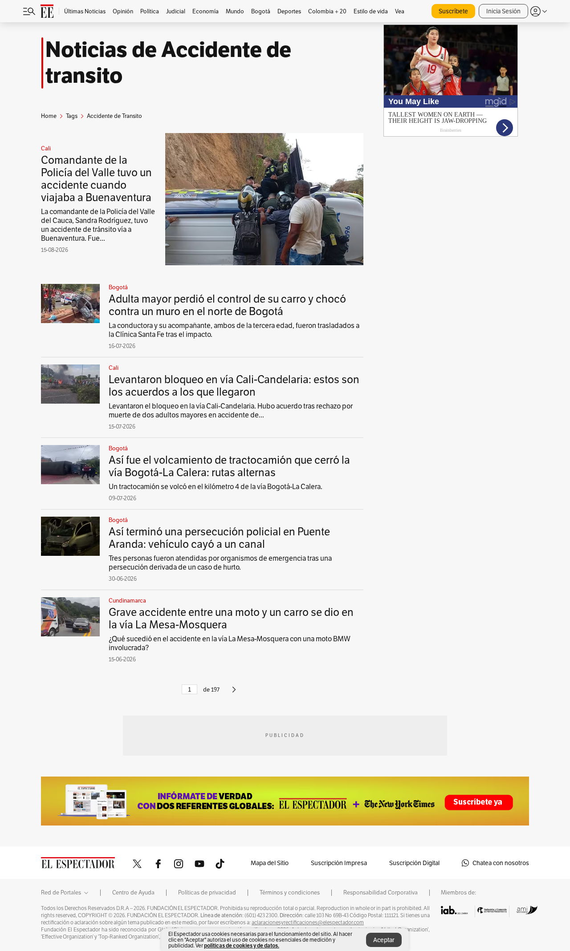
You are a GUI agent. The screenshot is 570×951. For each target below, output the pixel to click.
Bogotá (118, 287)
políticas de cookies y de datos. (241, 945)
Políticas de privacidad (207, 893)
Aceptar (384, 940)
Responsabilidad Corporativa (380, 893)
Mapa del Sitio (270, 863)
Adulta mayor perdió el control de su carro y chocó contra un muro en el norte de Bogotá (227, 305)
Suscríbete (453, 11)
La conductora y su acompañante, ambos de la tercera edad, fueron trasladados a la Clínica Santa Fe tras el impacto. (234, 330)
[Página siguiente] (234, 693)
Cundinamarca (127, 600)
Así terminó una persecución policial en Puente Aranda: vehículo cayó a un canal (219, 538)
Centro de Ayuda (133, 893)
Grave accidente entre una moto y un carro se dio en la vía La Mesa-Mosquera (231, 618)
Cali (46, 148)
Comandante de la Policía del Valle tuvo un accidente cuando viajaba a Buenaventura (96, 178)
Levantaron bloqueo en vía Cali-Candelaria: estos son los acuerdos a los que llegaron (234, 385)
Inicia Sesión (503, 11)
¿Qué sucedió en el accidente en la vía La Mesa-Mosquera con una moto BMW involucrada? (229, 643)
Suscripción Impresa (339, 863)
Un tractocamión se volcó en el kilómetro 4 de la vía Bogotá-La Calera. (215, 486)
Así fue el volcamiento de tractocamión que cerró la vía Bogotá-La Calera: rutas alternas (229, 466)
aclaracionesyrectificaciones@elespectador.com (308, 922)
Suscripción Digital (414, 863)
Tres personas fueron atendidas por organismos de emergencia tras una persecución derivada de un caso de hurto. (220, 563)
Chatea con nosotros (500, 863)
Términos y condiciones (290, 893)
